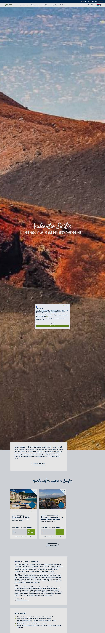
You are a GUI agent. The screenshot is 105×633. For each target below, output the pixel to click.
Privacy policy (66, 305)
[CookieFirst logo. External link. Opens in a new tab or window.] (36, 307)
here (47, 316)
